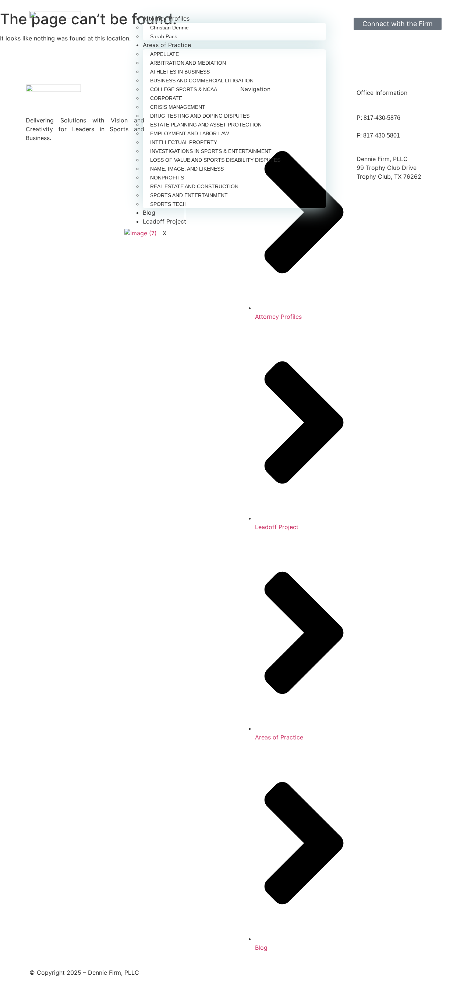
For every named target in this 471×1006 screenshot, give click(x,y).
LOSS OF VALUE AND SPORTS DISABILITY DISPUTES (215, 160)
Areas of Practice (167, 45)
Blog (149, 212)
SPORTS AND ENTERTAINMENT (189, 195)
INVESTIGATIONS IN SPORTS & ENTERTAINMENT (211, 151)
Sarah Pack (163, 36)
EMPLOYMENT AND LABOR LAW (189, 133)
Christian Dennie (169, 28)
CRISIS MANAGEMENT (177, 107)
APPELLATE (164, 54)
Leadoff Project (164, 221)
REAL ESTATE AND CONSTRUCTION (194, 186)
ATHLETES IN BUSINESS (180, 72)
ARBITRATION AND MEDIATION (188, 63)
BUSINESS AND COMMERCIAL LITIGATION (202, 80)
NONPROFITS (167, 178)
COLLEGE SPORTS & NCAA (183, 89)
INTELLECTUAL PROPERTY (183, 142)
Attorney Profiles (166, 18)
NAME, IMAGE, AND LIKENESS (187, 169)
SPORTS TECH (168, 204)
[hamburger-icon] (322, 21)
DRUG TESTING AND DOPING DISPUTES (199, 116)
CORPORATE (166, 98)
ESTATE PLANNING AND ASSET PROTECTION (206, 125)
